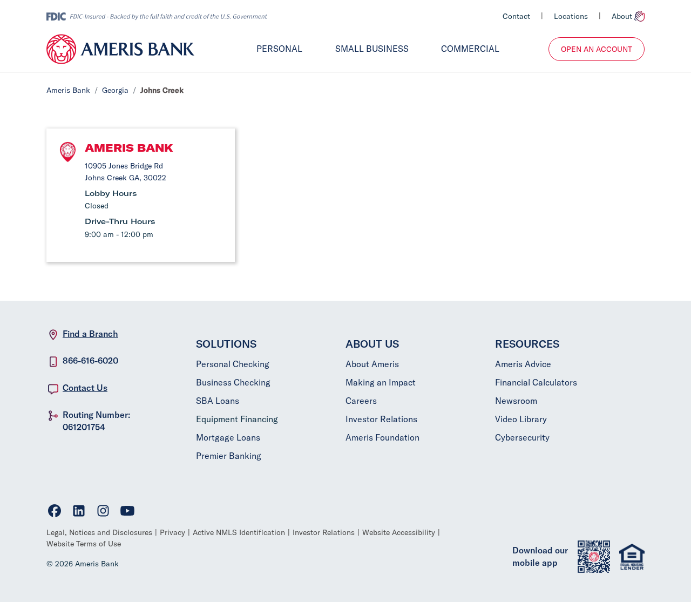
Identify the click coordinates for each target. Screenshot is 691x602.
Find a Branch (90, 333)
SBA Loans (217, 400)
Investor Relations (381, 419)
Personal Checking (232, 364)
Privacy (172, 532)
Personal (279, 48)
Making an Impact (381, 382)
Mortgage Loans (228, 437)
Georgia (115, 90)
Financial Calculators (536, 382)
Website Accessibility (398, 532)
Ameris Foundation (382, 437)
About (622, 16)
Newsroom (516, 400)
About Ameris (372, 364)
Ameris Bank (68, 90)
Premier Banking (228, 455)
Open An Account (596, 49)
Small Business (372, 48)
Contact (516, 16)
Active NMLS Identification (239, 532)
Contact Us (85, 387)
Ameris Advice (523, 364)
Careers (361, 400)
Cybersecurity (522, 437)
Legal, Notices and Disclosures (99, 532)
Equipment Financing (237, 419)
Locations (571, 16)
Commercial (470, 48)
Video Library (521, 419)
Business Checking (233, 382)
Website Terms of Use (83, 544)
